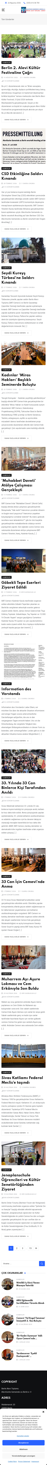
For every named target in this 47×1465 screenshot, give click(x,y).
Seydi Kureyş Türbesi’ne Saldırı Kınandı (17, 277)
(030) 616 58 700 (33, 3)
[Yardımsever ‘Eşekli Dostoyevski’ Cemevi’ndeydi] (7, 1355)
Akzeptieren (23, 1443)
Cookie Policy (12, 1461)
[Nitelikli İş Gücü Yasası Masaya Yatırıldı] (7, 1284)
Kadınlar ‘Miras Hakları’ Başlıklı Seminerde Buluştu (18, 379)
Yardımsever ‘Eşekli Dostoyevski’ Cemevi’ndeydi (26, 1356)
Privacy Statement (24, 1461)
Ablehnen (23, 1449)
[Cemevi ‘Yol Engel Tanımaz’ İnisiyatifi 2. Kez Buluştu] (7, 1319)
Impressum (35, 1461)
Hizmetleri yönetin (23, 1436)
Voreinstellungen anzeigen (23, 1456)
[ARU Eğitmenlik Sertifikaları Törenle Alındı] (7, 1302)
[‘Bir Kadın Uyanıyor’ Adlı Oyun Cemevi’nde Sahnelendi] (7, 1337)
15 (30, 1248)
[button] (43, 1411)
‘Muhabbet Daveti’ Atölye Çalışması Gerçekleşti (18, 485)
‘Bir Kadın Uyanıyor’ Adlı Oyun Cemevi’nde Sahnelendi (29, 1338)
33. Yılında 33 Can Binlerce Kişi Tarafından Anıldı (23, 787)
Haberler (20, 1279)
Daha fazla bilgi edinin (15, 120)
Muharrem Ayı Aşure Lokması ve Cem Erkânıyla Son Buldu (20, 983)
